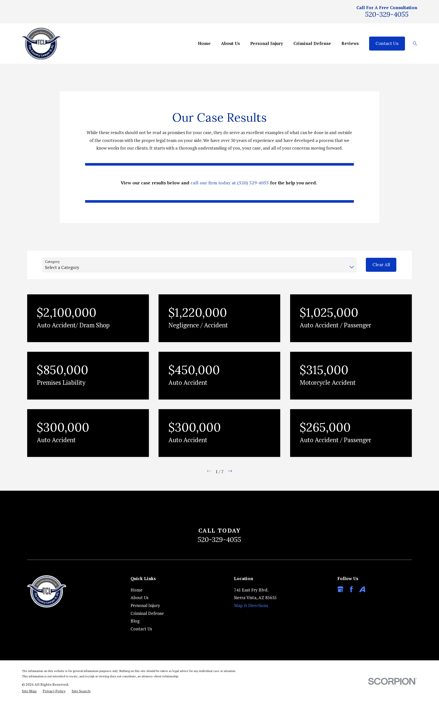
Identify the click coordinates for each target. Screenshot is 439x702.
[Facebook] (351, 589)
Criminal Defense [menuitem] (312, 43)
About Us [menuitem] (230, 43)
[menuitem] (29, 691)
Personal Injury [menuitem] (266, 43)
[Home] (41, 43)
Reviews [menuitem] (350, 43)
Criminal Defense (147, 613)
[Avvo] (362, 589)
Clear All (381, 264)
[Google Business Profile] (340, 589)
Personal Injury (145, 605)
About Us (139, 597)
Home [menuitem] (204, 43)
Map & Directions (251, 605)
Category (52, 262)
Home (137, 590)
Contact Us (386, 43)
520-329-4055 (387, 14)
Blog (135, 621)
